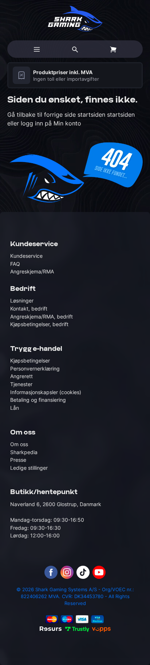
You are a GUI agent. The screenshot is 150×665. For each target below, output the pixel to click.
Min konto (67, 123)
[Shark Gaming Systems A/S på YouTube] (99, 572)
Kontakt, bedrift (28, 308)
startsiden (92, 114)
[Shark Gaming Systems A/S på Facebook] (51, 572)
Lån (14, 408)
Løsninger (21, 300)
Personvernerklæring (35, 368)
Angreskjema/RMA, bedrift (41, 316)
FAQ (15, 264)
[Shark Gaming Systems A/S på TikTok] (83, 572)
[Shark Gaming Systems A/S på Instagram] (67, 572)
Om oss (19, 444)
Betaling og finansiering (38, 400)
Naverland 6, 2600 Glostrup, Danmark (55, 504)
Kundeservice (26, 256)
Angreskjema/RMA (32, 271)
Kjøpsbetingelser (30, 360)
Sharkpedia (24, 452)
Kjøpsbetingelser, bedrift (39, 324)
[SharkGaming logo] (75, 19)
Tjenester (21, 384)
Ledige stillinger (29, 468)
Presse (18, 460)
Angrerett (21, 376)
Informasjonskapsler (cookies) (45, 392)
